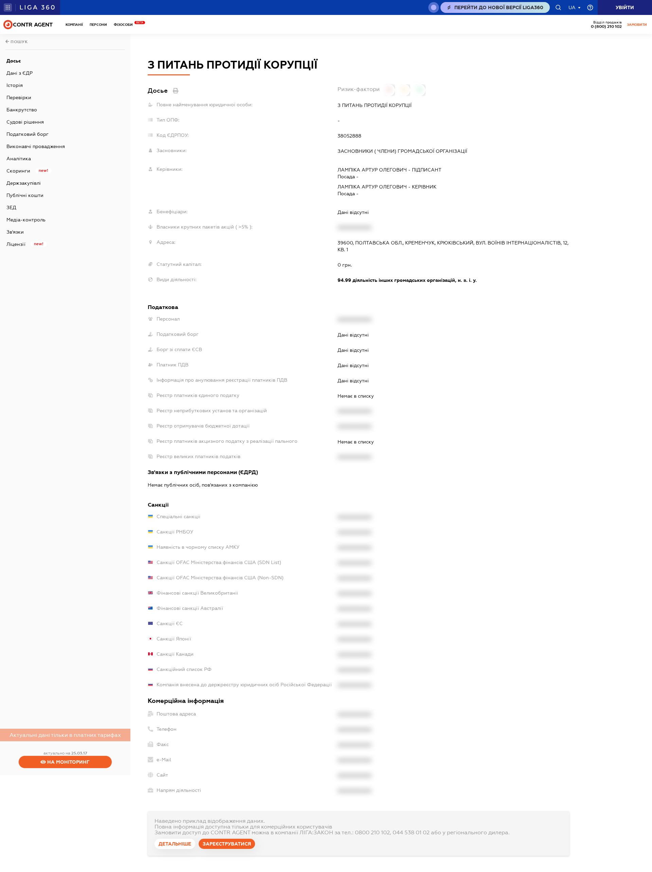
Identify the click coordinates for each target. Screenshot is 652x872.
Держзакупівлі (23, 183)
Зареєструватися (227, 844)
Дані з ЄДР (19, 73)
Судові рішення (25, 122)
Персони (98, 24)
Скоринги (18, 171)
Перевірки (18, 97)
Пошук (19, 41)
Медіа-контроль (26, 219)
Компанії (74, 24)
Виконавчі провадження (35, 146)
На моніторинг (68, 762)
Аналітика (18, 158)
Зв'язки (15, 232)
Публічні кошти (24, 195)
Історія (14, 85)
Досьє (13, 60)
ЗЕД (11, 207)
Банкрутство (21, 109)
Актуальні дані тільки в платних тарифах (65, 735)
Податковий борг (27, 134)
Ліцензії (15, 244)
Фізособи (125, 24)
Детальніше (175, 844)
